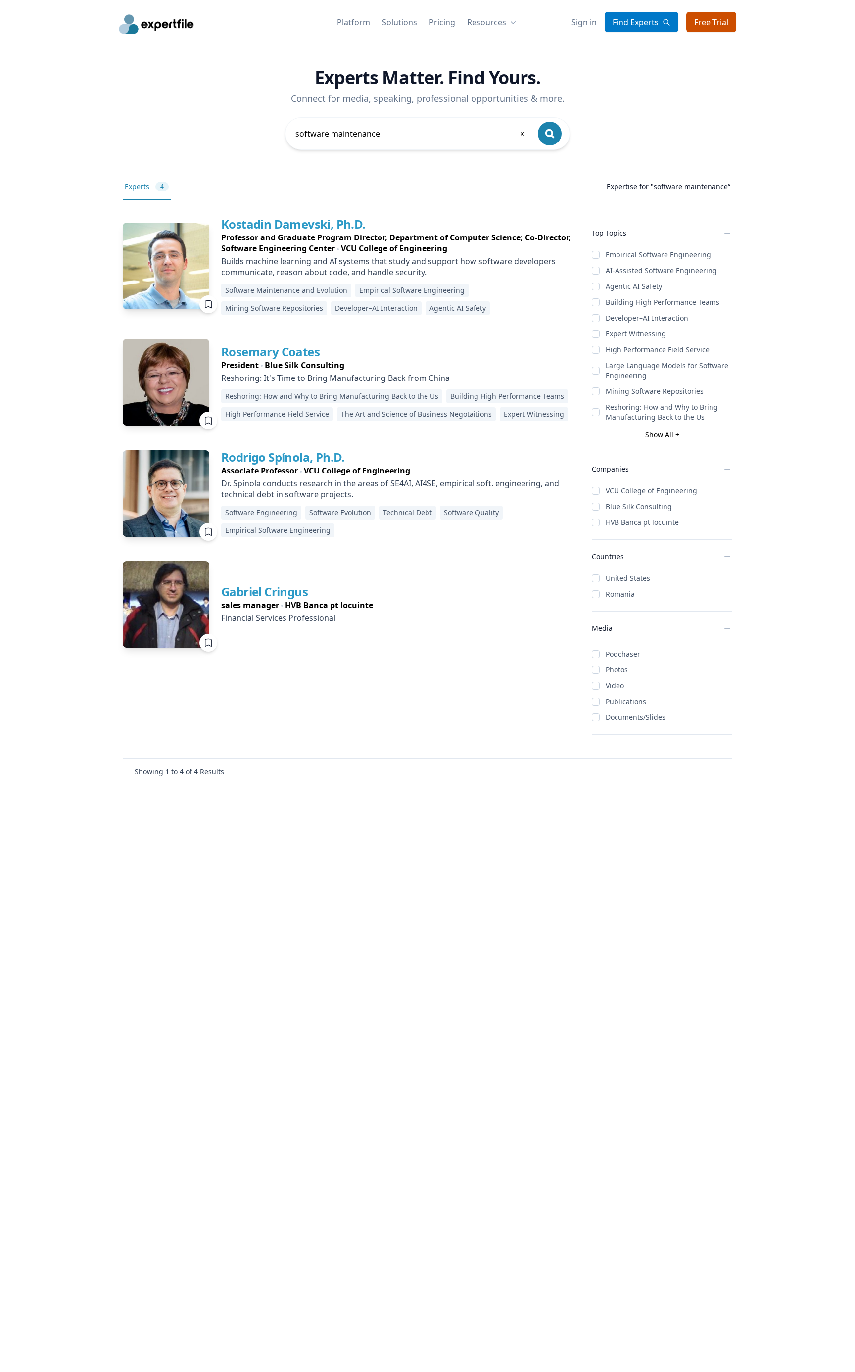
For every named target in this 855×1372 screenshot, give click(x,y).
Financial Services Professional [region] (278, 618)
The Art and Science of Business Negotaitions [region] (416, 414)
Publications (626, 701)
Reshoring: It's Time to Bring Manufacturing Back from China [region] (335, 378)
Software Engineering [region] (261, 512)
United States (628, 578)
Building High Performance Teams (662, 302)
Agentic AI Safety (634, 286)
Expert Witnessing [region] (534, 414)
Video (615, 685)
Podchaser (623, 654)
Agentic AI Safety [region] (457, 308)
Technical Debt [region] (407, 512)
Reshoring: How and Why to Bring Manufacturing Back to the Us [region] (331, 396)
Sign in (584, 22)
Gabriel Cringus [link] (264, 591)
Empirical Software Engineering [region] (412, 290)
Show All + (662, 434)
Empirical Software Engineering (658, 254)
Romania (620, 594)
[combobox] (410, 133)
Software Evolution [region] (340, 512)
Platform (353, 22)
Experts (144, 186)
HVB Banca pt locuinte (642, 522)
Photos (617, 669)
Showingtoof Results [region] (179, 771)
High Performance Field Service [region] (277, 414)
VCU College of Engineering (651, 490)
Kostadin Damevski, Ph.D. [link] (293, 224)
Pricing (442, 22)
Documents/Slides (635, 717)
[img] (166, 266)
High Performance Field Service (658, 349)
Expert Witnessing (636, 333)
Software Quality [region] (471, 512)
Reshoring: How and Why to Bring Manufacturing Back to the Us (662, 412)
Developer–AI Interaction (647, 318)
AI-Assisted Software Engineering (661, 270)
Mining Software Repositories (655, 391)
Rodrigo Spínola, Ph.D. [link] (283, 457)
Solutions (399, 22)
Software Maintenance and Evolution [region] (286, 290)
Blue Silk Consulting (639, 506)
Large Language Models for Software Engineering (667, 370)
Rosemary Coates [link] (270, 351)
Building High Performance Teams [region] (507, 396)
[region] (398, 243)
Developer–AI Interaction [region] (376, 308)
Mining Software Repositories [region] (274, 308)
